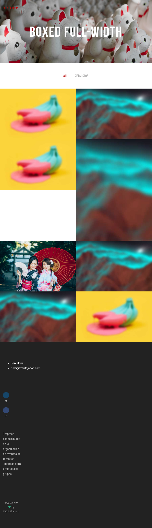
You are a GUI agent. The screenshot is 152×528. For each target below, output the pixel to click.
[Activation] (114, 316)
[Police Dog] (38, 316)
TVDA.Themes (11, 511)
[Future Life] (114, 114)
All (65, 76)
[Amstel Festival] (114, 266)
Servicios (82, 76)
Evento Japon (11, 8)
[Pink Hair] (38, 114)
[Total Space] (38, 164)
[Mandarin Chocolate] (114, 190)
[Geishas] (38, 266)
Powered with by (11, 507)
